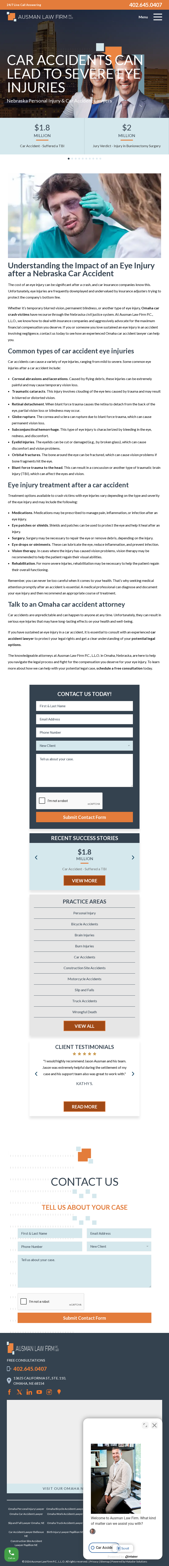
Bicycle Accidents (84, 924)
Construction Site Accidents (85, 968)
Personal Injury (84, 913)
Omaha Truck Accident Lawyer (65, 1523)
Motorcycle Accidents (84, 979)
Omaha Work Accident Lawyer (65, 1514)
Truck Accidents (84, 1001)
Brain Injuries (84, 935)
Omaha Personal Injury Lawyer (26, 1508)
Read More (84, 1106)
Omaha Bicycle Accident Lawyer (65, 1508)
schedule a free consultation (119, 668)
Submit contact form (84, 817)
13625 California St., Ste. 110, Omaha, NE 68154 (39, 1380)
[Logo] (33, 1353)
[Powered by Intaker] (131, 1556)
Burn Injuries (84, 946)
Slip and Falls (84, 990)
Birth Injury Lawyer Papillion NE (65, 1532)
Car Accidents (84, 957)
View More (84, 880)
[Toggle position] (145, 1425)
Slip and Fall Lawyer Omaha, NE (26, 1523)
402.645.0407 (145, 5)
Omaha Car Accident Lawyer (26, 1514)
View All (84, 1026)
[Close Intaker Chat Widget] (154, 1425)
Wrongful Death (84, 1012)
